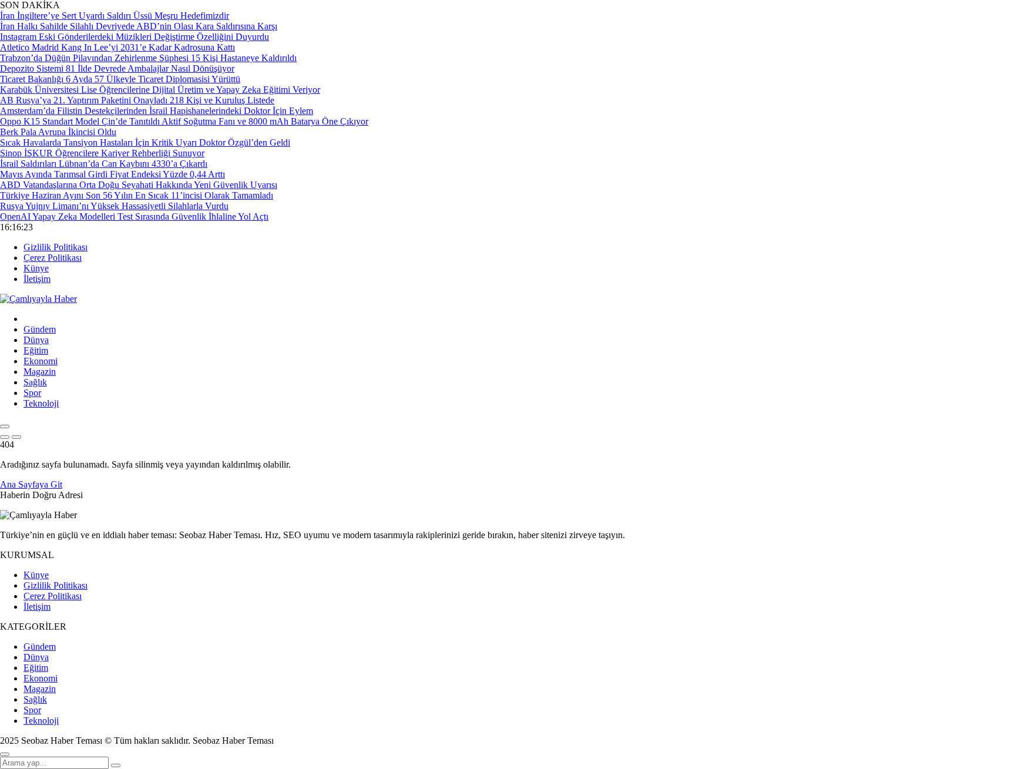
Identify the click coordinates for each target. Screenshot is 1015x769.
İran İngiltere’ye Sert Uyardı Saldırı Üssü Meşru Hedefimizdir (114, 16)
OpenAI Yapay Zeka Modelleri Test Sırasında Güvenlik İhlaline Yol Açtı (134, 216)
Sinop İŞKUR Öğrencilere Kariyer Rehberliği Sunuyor (102, 153)
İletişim (37, 279)
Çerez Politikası (52, 258)
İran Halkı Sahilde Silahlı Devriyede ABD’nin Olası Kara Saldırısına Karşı (138, 26)
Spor (32, 393)
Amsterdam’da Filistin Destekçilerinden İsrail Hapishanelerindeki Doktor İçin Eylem (156, 111)
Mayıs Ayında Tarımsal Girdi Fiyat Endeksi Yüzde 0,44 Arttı (112, 174)
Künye (36, 268)
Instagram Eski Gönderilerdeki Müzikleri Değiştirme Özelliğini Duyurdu (134, 37)
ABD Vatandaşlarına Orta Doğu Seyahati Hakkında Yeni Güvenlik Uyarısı (138, 185)
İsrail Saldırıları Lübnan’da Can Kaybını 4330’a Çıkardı (103, 164)
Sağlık (35, 382)
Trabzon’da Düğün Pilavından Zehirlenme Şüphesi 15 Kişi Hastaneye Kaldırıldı (148, 58)
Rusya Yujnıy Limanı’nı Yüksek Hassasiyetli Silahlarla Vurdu (114, 206)
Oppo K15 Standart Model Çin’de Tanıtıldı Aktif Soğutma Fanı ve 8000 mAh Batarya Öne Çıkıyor (184, 121)
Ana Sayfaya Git (31, 484)
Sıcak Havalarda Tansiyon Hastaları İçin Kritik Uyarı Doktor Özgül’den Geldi (145, 142)
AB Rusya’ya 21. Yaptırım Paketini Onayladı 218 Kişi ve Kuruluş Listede (137, 100)
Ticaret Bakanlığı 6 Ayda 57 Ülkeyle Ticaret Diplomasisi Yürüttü (120, 79)
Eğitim (35, 350)
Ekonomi (40, 361)
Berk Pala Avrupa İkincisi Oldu (58, 132)
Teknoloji (41, 403)
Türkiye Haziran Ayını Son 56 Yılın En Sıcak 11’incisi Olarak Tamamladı (136, 195)
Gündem (39, 329)
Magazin (39, 372)
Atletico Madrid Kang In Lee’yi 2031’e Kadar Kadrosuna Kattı (117, 47)
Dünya (36, 340)
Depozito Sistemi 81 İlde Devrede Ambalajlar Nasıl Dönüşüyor (117, 68)
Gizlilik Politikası (55, 247)
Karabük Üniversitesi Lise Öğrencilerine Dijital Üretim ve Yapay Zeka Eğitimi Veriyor (160, 90)
